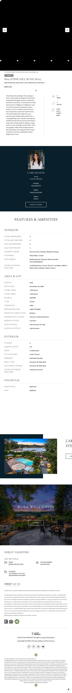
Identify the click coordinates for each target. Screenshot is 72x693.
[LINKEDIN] (38, 646)
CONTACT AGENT (36, 204)
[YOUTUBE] (43, 646)
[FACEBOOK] (29, 646)
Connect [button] (36, 522)
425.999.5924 (45, 564)
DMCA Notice (49, 641)
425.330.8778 (36, 185)
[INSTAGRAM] (33, 646)
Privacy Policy (37, 641)
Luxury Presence (48, 637)
